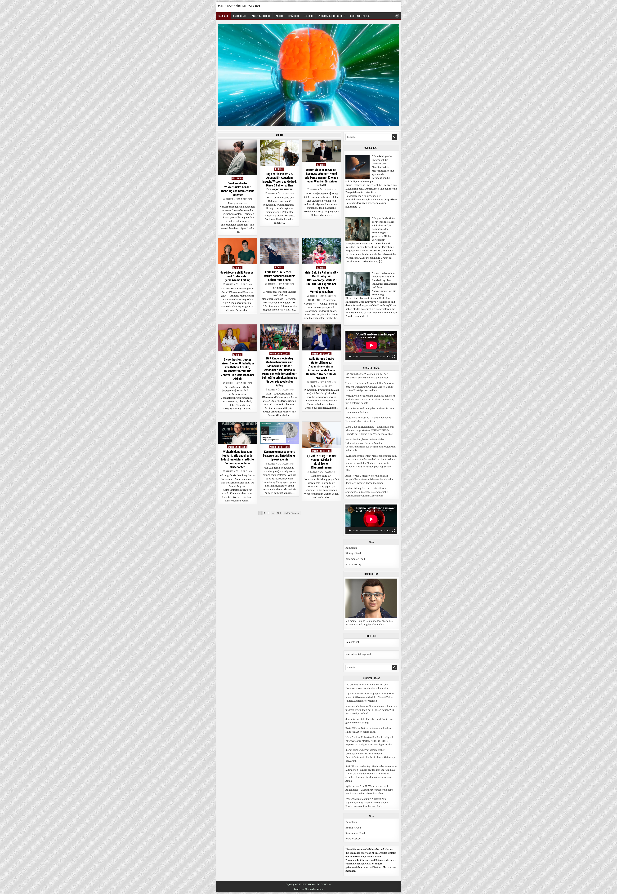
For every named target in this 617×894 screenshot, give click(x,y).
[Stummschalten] (388, 356)
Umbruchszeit (239, 16)
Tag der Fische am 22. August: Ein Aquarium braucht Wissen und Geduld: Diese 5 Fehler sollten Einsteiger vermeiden (279, 181)
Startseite (223, 16)
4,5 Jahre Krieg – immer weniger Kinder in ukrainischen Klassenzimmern (321, 461)
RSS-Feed (229, 199)
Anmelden (351, 548)
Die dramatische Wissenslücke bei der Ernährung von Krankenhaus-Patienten (237, 189)
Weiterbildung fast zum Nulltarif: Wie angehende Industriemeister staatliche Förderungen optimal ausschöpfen (237, 459)
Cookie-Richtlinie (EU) (360, 16)
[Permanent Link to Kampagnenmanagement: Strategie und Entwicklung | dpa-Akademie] (279, 433)
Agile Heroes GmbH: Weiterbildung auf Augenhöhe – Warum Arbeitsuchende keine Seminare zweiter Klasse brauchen (321, 368)
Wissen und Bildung (261, 16)
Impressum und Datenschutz (331, 16)
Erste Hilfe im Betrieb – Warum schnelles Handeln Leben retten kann (279, 276)
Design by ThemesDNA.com (308, 889)
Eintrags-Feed (353, 553)
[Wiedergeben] (349, 356)
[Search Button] (397, 16)
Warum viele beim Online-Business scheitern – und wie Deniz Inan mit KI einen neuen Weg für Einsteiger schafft (321, 177)
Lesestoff (308, 16)
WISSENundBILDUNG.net (239, 5)
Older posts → (291, 513)
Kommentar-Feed (355, 559)
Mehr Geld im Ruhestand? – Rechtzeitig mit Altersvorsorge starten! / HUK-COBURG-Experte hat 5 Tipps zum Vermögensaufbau (321, 282)
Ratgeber (279, 16)
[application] (371, 345)
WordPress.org (353, 564)
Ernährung (293, 16)
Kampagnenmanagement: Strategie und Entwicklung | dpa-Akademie (279, 455)
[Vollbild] (393, 356)
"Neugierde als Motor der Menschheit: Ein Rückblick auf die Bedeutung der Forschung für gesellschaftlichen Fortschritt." (383, 229)
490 (279, 513)
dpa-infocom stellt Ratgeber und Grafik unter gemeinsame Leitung (237, 276)
